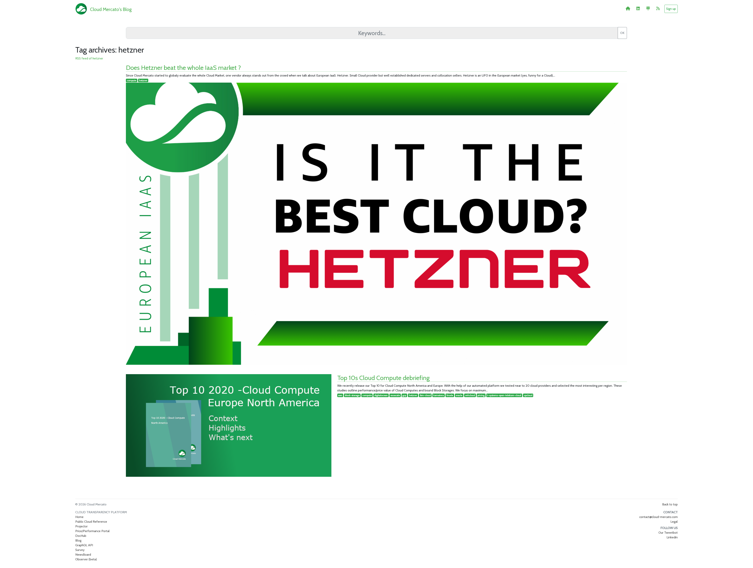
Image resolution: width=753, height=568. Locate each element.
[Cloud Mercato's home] (628, 9)
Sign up (671, 9)
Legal (674, 521)
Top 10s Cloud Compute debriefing (383, 378)
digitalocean (381, 395)
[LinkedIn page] (638, 9)
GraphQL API (84, 545)
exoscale (395, 395)
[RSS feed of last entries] (658, 9)
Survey (80, 550)
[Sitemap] (648, 9)
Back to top (670, 504)
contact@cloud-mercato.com (658, 517)
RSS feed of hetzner (89, 58)
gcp (404, 395)
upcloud (528, 395)
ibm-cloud (425, 395)
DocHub (80, 536)
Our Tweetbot (668, 532)
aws (340, 395)
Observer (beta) (86, 559)
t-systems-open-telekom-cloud (504, 395)
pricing (481, 395)
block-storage (352, 395)
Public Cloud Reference (91, 521)
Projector (81, 526)
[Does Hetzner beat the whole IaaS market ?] (376, 224)
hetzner (143, 80)
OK (622, 33)
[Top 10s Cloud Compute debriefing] (228, 425)
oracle (459, 395)
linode (450, 395)
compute (131, 80)
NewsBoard (83, 554)
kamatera (438, 395)
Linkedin (672, 537)
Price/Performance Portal (92, 531)
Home (79, 517)
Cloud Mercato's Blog (111, 9)
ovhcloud (470, 395)
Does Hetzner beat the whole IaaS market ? (183, 67)
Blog (78, 540)
